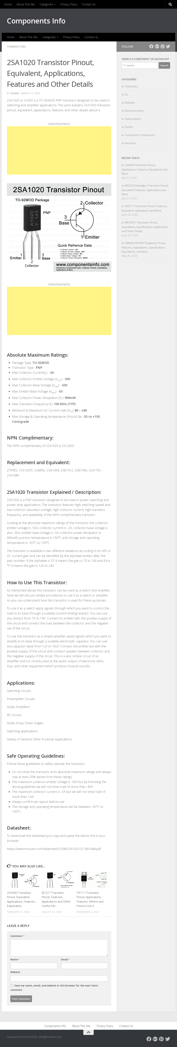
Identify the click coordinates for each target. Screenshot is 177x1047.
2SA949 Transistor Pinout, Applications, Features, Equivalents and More (144, 169)
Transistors (16, 46)
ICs (126, 94)
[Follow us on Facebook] (151, 46)
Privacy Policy (68, 4)
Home (8, 4)
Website (15, 972)
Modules (130, 102)
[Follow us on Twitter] (168, 46)
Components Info (36, 21)
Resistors (130, 143)
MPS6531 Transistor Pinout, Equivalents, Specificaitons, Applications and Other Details (145, 227)
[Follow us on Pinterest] (162, 46)
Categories (46, 4)
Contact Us (88, 4)
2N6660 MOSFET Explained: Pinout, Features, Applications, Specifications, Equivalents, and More (144, 247)
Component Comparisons (140, 135)
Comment (17, 936)
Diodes (129, 127)
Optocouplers (133, 118)
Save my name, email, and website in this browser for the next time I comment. (54, 987)
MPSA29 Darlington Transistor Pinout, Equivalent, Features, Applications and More (145, 190)
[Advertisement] (59, 150)
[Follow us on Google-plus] (157, 46)
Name (15, 959)
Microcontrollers (134, 110)
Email (65, 959)
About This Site (26, 4)
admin (15, 93)
